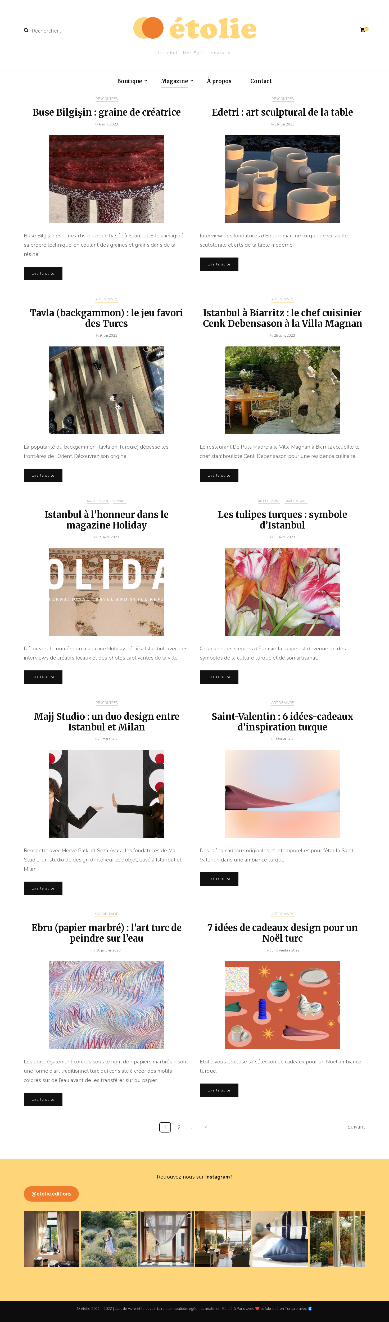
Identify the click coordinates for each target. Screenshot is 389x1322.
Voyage (119, 501)
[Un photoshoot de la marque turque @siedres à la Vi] (223, 1239)
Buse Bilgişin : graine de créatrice (107, 112)
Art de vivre (106, 299)
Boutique (129, 81)
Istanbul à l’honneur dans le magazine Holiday (107, 520)
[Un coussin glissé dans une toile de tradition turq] (280, 1239)
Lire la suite (43, 273)
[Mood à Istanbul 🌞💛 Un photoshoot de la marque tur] (337, 1239)
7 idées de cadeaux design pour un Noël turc (282, 933)
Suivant (356, 1126)
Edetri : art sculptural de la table (282, 112)
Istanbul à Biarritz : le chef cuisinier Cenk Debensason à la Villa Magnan (282, 318)
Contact (261, 81)
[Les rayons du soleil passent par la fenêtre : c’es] (166, 1239)
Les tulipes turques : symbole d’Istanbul (282, 520)
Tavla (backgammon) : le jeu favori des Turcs (106, 318)
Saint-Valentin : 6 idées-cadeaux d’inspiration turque (283, 722)
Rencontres (107, 99)
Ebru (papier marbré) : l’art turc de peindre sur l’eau (106, 933)
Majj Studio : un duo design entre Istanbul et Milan (106, 722)
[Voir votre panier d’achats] (362, 30)
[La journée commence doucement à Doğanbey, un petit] (51, 1239)
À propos (219, 81)
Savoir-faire (295, 501)
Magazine (174, 81)
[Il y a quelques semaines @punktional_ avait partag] (109, 1239)
